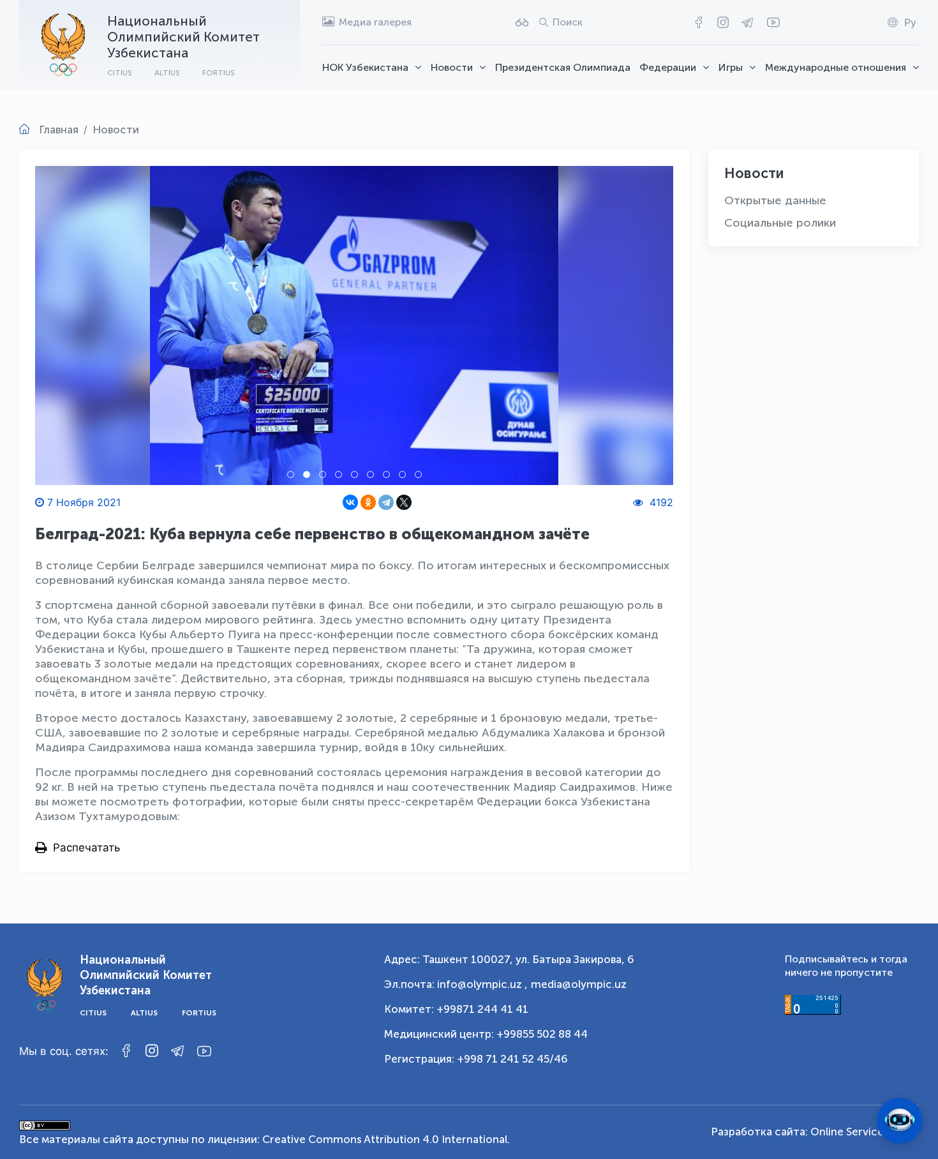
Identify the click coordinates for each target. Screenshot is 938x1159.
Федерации (667, 67)
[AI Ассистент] (900, 1121)
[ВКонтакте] (350, 502)
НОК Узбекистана (365, 67)
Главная (58, 129)
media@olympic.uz (579, 984)
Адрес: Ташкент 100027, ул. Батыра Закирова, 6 (509, 959)
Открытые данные (775, 200)
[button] (291, 474)
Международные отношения (835, 67)
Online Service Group (864, 1131)
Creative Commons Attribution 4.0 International (384, 1139)
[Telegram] (386, 502)
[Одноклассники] (368, 502)
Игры (730, 67)
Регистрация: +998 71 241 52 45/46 (476, 1058)
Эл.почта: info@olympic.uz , (456, 984)
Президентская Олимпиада (562, 67)
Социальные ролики (780, 223)
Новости (452, 67)
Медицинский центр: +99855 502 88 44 (486, 1034)
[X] (404, 502)
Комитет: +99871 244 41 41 (456, 1009)
